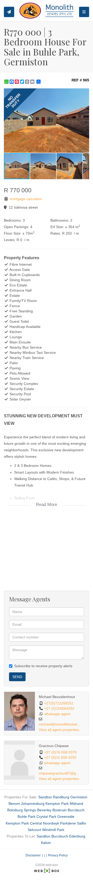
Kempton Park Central (24, 823)
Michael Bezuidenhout (57, 697)
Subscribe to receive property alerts (43, 666)
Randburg (61, 797)
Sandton (45, 797)
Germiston (78, 797)
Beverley (44, 810)
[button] (84, 93)
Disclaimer (33, 855)
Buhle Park (26, 816)
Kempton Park (57, 803)
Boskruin (59, 810)
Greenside (65, 816)
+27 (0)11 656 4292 (60, 757)
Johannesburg (32, 803)
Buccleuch (76, 810)
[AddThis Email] (33, 82)
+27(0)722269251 (59, 703)
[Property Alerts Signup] (9, 12)
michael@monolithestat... (59, 724)
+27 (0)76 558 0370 (60, 752)
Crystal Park (46, 816)
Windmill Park (53, 830)
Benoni (14, 803)
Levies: (10, 240)
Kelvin (46, 843)
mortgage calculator (25, 199)
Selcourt (34, 830)
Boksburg (15, 810)
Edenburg (77, 836)
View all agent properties (59, 730)
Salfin (81, 823)
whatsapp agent (57, 714)
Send (17, 677)
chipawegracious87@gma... (59, 773)
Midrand (76, 803)
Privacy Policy (58, 855)
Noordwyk (51, 823)
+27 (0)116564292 (59, 708)
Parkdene (68, 823)
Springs (30, 810)
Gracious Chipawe (54, 746)
